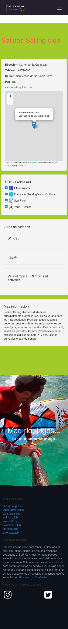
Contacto (44, 577)
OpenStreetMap (32, 162)
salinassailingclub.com (18, 87)
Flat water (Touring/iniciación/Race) (34, 194)
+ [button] (10, 96)
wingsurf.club (11, 521)
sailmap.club (10, 517)
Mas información (29, 577)
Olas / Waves (21, 188)
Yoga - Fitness (22, 207)
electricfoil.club (11, 513)
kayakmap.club (12, 525)
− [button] (10, 101)
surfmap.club (10, 529)
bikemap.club (11, 532)
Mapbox (23, 165)
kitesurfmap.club (12, 506)
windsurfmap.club (13, 510)
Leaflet (9, 162)
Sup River (19, 200)
